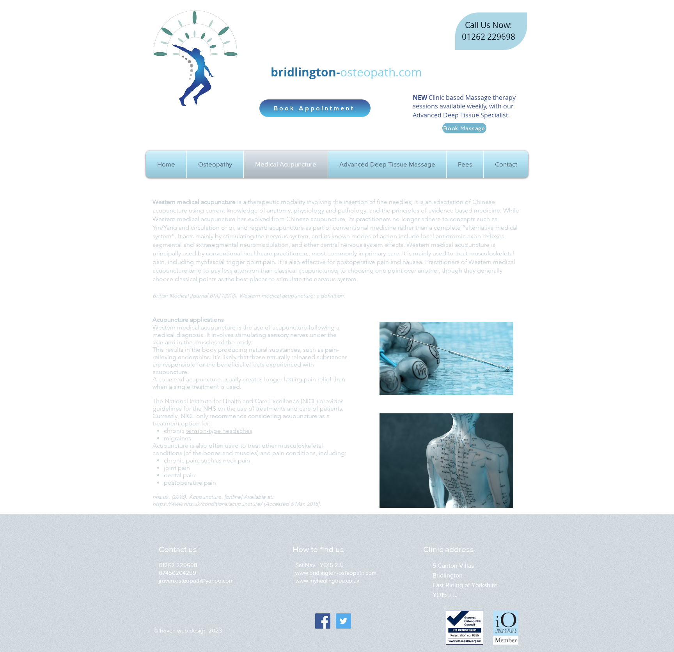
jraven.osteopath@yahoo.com (196, 580)
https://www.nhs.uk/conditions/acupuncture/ (207, 503)
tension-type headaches (219, 430)
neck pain (236, 460)
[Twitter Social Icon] (343, 621)
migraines (177, 438)
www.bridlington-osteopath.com (335, 572)
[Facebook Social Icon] (322, 621)
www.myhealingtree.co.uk (327, 580)
